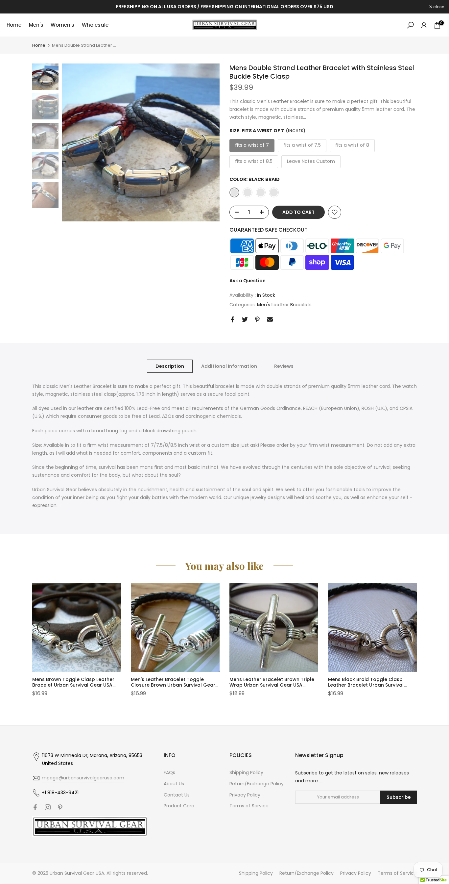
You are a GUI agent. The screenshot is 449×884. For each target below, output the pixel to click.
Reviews (284, 366)
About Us (174, 783)
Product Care (179, 805)
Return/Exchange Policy (256, 783)
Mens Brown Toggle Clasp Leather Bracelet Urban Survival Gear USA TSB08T (73, 685)
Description (169, 366)
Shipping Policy (246, 772)
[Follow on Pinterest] (60, 807)
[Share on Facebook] (232, 319)
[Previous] (43, 627)
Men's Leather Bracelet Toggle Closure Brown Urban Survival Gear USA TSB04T (173, 685)
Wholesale (95, 24)
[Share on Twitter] (245, 319)
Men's (36, 24)
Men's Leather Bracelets (284, 304)
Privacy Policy (244, 795)
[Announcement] (224, 7)
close (14, 7)
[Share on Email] (270, 319)
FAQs (169, 772)
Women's (62, 24)
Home (14, 24)
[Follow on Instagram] (48, 807)
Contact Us (177, 795)
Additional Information (229, 366)
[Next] (405, 627)
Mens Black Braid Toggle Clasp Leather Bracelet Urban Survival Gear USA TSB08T (366, 685)
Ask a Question (247, 280)
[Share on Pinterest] (257, 319)
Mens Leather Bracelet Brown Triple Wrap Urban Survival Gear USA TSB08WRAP (271, 685)
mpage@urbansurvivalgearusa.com (83, 777)
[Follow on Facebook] (35, 807)
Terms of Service (249, 805)
